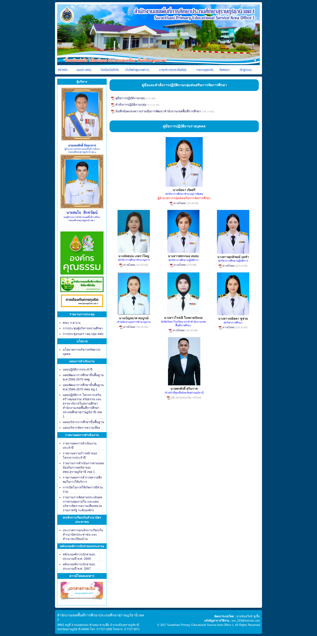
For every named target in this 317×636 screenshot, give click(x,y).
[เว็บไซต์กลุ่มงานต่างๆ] (138, 69)
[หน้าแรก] (63, 69)
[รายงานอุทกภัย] (205, 69)
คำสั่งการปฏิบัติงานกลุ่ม (130, 104)
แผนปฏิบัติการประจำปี (77, 369)
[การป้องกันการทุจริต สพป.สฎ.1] (82, 301)
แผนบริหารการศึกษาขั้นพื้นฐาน (83, 422)
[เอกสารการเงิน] (82, 593)
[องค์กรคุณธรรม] (82, 252)
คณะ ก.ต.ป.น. (72, 322)
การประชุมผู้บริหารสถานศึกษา (83, 328)
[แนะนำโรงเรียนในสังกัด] (110, 69)
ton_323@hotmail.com (246, 620)
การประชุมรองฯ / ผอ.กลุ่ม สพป (83, 334)
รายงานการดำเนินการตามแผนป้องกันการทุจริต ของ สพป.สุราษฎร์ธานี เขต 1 (83, 467)
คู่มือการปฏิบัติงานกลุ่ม (130, 98)
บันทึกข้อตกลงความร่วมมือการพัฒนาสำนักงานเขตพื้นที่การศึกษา (158, 111)
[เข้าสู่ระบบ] (245, 69)
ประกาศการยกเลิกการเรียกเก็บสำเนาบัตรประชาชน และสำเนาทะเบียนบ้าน (83, 534)
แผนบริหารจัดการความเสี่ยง (81, 427)
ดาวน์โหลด (179, 203)
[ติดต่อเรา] (225, 69)
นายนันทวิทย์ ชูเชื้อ (248, 616)
